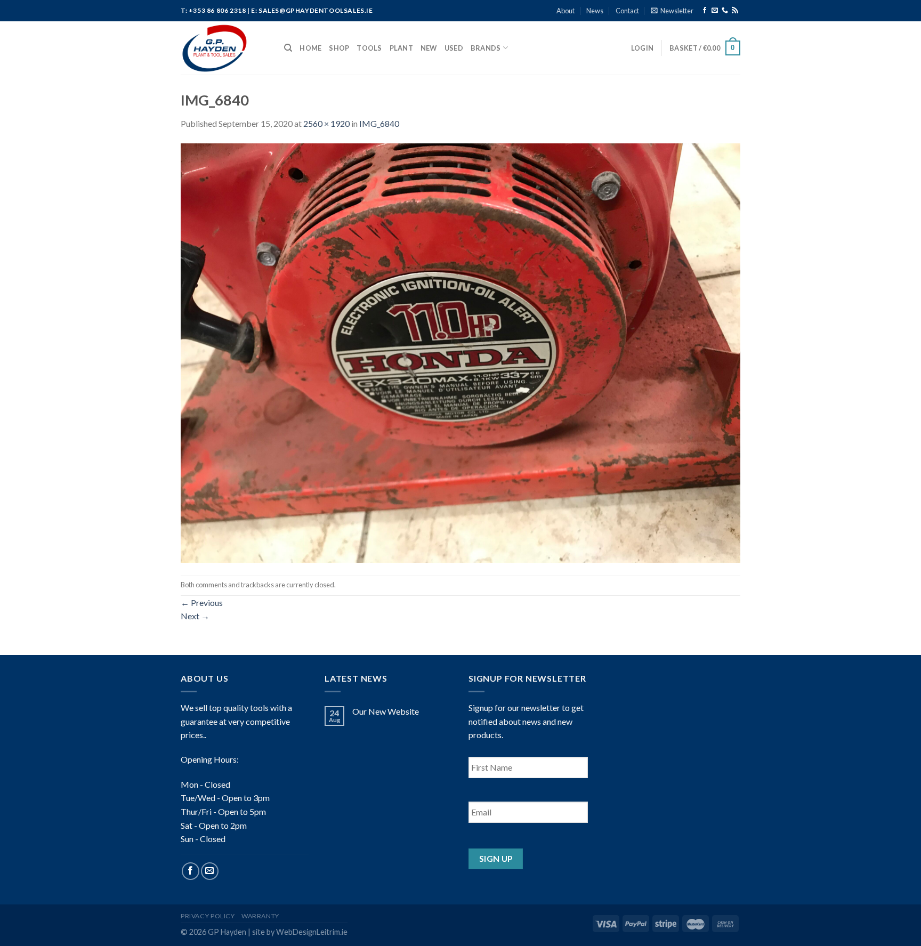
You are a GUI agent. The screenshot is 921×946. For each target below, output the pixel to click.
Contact (627, 10)
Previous (202, 602)
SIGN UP (496, 858)
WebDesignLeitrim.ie (312, 931)
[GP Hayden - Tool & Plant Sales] (224, 48)
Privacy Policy (208, 916)
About (565, 10)
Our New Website (385, 711)
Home (310, 48)
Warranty (260, 916)
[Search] (288, 48)
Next (195, 616)
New (429, 48)
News (594, 10)
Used (454, 48)
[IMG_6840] (460, 351)
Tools (369, 48)
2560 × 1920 (326, 123)
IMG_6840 (379, 123)
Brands (486, 48)
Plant (401, 48)
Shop (339, 48)
